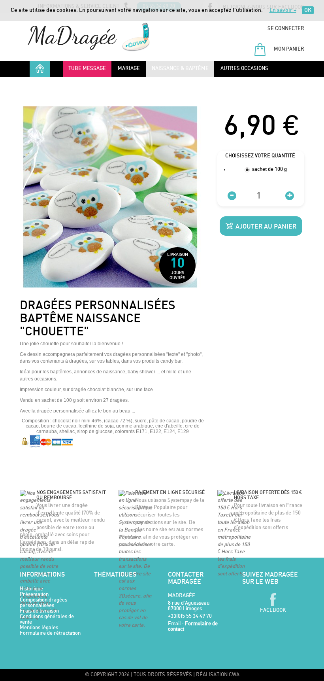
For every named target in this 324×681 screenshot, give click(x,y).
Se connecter (285, 28)
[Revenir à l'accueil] (89, 37)
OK (307, 10)
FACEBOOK (273, 610)
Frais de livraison (39, 611)
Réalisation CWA (217, 674)
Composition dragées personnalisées (43, 603)
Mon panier (288, 49)
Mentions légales (39, 627)
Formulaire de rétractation (50, 633)
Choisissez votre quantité (260, 156)
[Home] (40, 67)
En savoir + (282, 10)
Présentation (34, 594)
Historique (31, 589)
